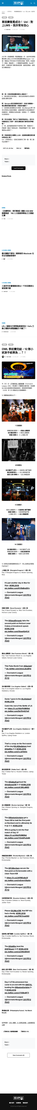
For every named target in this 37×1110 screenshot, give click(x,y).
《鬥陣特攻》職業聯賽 (17, 384)
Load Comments (18, 168)
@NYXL (28, 985)
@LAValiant (26, 699)
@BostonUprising (15, 818)
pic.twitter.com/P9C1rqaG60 (17, 916)
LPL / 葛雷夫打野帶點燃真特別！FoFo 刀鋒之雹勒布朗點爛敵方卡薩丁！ (18, 327)
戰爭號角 (27, 148)
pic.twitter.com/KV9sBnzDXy (17, 588)
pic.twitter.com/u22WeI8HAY (17, 952)
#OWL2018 (14, 585)
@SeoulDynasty (15, 621)
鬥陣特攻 (11, 344)
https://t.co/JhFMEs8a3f (17, 878)
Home (3, 11)
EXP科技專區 (4, 250)
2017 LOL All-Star (8, 148)
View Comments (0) (18, 1055)
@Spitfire (9, 749)
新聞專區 (9, 11)
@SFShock (9, 949)
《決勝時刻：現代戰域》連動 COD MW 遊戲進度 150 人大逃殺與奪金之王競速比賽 (18, 213)
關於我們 (11, 1103)
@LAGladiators (20, 746)
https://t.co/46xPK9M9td (19, 708)
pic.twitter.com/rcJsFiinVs (16, 752)
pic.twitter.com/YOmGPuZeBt (17, 838)
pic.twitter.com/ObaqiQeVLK (17, 631)
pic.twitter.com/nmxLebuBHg (18, 669)
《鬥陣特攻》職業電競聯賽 (10, 1031)
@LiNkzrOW (16, 911)
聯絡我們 (25, 1103)
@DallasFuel (13, 782)
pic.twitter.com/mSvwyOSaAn (18, 880)
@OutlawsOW (11, 785)
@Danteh (27, 666)
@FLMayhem (14, 868)
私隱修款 (18, 1103)
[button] (3, 3)
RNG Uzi (18, 148)
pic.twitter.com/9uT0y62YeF (17, 711)
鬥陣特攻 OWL (25, 1031)
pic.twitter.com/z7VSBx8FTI (17, 993)
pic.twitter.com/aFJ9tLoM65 (17, 787)
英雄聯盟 (11, 17)
